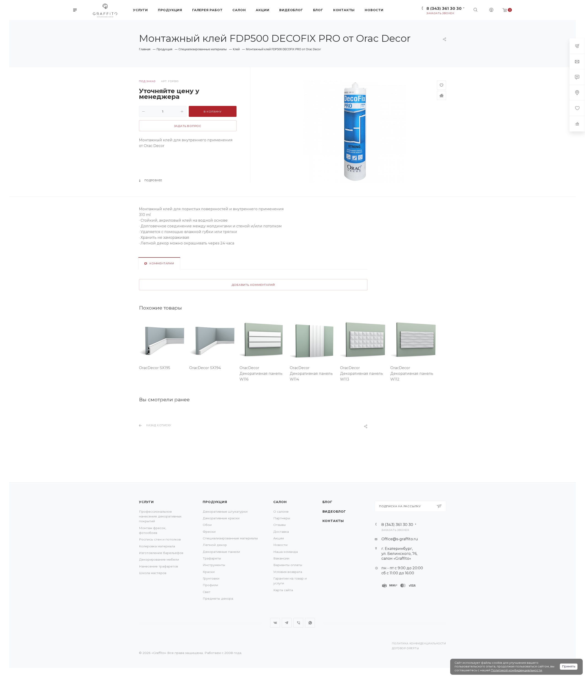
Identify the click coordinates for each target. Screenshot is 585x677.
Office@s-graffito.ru (399, 539)
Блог (327, 502)
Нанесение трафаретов (158, 566)
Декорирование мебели (159, 559)
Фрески (209, 531)
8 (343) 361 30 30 (444, 8)
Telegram (287, 623)
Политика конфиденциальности (419, 643)
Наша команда (285, 552)
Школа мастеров (152, 573)
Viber (298, 623)
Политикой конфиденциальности (516, 670)
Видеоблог (334, 511)
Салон (280, 502)
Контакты (333, 521)
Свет (206, 592)
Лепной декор (215, 545)
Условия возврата (287, 572)
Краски (209, 572)
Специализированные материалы (230, 538)
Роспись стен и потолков (160, 539)
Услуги (146, 502)
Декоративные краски (221, 518)
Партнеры (281, 518)
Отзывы (279, 525)
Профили (210, 585)
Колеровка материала (157, 546)
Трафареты (212, 558)
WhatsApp (310, 623)
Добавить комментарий (253, 284)
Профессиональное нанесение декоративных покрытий (160, 516)
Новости (280, 545)
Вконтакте (275, 623)
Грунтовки (211, 578)
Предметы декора (218, 598)
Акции (278, 538)
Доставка (281, 531)
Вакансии (281, 558)
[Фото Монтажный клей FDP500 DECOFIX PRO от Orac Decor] (355, 132)
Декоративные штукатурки (225, 511)
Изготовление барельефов (161, 553)
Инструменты (214, 565)
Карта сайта (283, 590)
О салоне (281, 511)
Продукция (215, 502)
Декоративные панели (221, 552)
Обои (207, 525)
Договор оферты (405, 648)
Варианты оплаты (287, 565)
